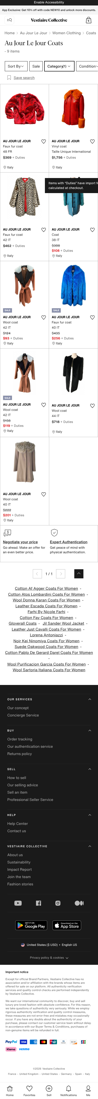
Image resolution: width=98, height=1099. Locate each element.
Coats (91, 33)
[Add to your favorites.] (43, 141)
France (12, 1074)
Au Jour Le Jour (33, 33)
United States (50, 1074)
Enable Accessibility (49, 2)
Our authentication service (30, 746)
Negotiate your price (20, 542)
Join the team (19, 876)
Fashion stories (20, 884)
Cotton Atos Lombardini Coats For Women (46, 594)
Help (11, 815)
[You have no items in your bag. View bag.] (88, 20)
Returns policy (19, 753)
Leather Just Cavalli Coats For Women (46, 629)
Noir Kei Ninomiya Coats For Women (46, 641)
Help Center (17, 823)
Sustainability (19, 862)
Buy (10, 731)
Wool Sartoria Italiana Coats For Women (49, 670)
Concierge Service (23, 715)
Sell (11, 769)
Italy (87, 1074)
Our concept (18, 708)
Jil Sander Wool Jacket (63, 623)
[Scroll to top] (78, 573)
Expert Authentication (69, 542)
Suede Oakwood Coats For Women (46, 647)
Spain (78, 1074)
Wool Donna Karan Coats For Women (46, 600)
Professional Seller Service (30, 799)
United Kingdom (29, 1074)
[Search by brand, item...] (9, 20)
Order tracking (19, 739)
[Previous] (37, 573)
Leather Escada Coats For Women (46, 606)
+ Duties (18, 157)
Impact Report (19, 869)
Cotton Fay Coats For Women (46, 618)
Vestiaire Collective (27, 846)
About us (15, 855)
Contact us (16, 831)
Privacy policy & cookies (47, 957)
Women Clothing (66, 33)
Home (10, 33)
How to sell (16, 777)
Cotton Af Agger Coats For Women (46, 588)
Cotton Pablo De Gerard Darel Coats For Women (49, 653)
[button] (88, 20)
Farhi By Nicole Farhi (46, 612)
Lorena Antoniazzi (46, 635)
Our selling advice (22, 785)
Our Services (19, 699)
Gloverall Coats (22, 623)
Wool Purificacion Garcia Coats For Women (46, 664)
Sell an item (17, 792)
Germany (66, 1074)
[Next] (60, 573)
